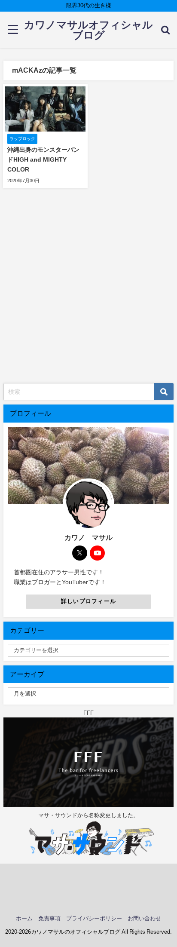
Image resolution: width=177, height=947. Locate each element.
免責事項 (49, 918)
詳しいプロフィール (88, 601)
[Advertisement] (88, 290)
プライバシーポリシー (94, 918)
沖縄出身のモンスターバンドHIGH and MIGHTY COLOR (43, 159)
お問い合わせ (144, 918)
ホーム (24, 918)
